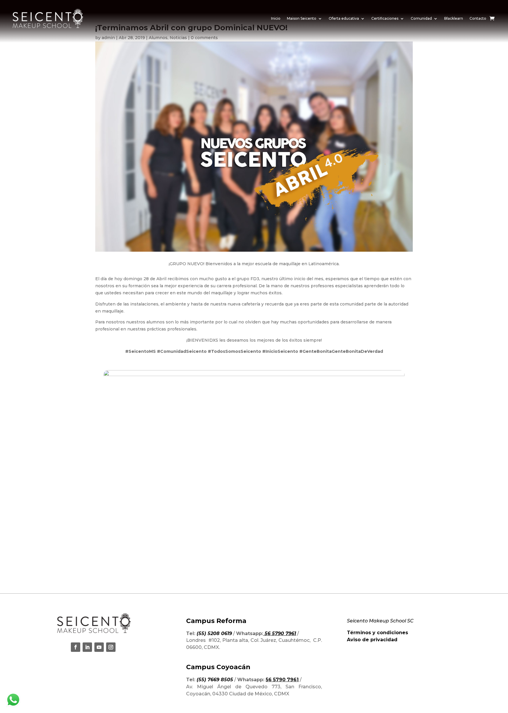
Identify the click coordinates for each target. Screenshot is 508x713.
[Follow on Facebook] (75, 647)
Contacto (477, 18)
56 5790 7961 (282, 679)
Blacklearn (453, 18)
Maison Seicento (301, 18)
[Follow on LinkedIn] (87, 647)
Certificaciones (384, 18)
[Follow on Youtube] (99, 647)
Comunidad (421, 18)
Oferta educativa (344, 18)
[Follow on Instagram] (111, 647)
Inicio (275, 18)
